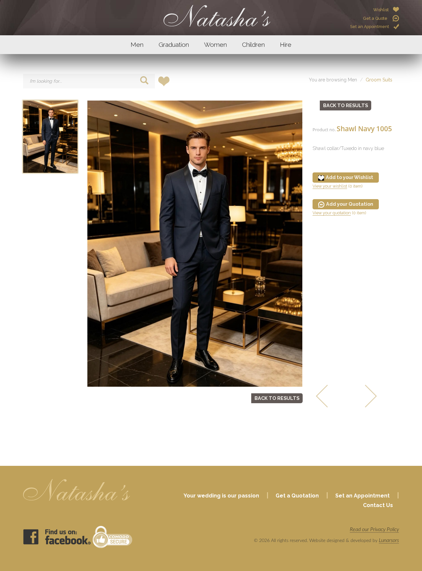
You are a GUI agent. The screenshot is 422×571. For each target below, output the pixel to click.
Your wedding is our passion (221, 496)
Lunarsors (389, 540)
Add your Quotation (349, 204)
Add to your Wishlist (349, 177)
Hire (285, 44)
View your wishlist (330, 186)
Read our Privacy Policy (374, 529)
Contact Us (378, 505)
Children (253, 44)
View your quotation (332, 212)
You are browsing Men (333, 79)
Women (215, 44)
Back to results (277, 398)
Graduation (174, 44)
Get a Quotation (297, 496)
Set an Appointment (369, 26)
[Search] (144, 81)
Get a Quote (375, 18)
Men (137, 44)
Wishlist (381, 9)
